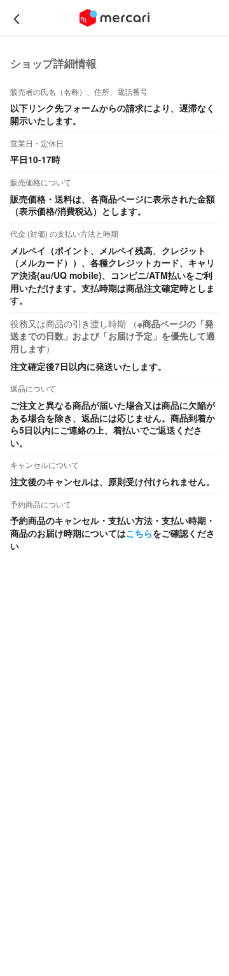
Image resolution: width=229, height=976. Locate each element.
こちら (139, 533)
